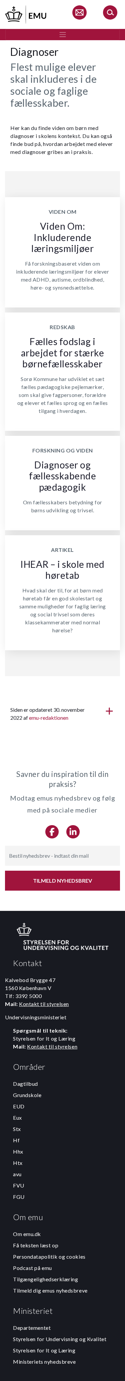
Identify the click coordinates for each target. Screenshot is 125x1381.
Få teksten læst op (35, 1245)
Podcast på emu (32, 1268)
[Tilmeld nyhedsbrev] (79, 13)
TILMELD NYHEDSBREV (62, 880)
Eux (17, 1117)
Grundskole (27, 1095)
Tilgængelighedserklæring (45, 1279)
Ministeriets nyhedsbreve (44, 1361)
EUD (19, 1106)
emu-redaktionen (48, 717)
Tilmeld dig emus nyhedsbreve (50, 1290)
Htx (18, 1163)
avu (17, 1174)
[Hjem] (26, 13)
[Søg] (110, 13)
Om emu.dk (27, 1234)
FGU (19, 1196)
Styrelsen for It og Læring (44, 1350)
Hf (16, 1140)
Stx (17, 1129)
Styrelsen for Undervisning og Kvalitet (59, 1339)
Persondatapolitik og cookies (49, 1256)
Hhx (18, 1151)
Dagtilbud (25, 1083)
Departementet (32, 1327)
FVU (18, 1185)
